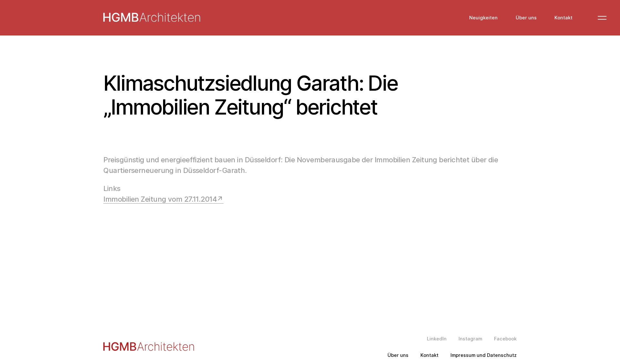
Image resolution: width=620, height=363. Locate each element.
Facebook (505, 339)
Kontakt (563, 17)
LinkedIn (437, 339)
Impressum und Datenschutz (483, 355)
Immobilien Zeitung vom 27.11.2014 (160, 199)
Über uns (526, 17)
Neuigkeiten (483, 17)
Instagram (470, 339)
